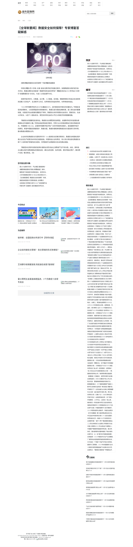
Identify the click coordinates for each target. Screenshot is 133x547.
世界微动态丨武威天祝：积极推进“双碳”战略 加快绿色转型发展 (106, 231)
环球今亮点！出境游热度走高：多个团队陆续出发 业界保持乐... (106, 397)
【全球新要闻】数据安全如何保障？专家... (33, 178)
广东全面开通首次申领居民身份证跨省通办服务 (101, 323)
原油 (82, 3)
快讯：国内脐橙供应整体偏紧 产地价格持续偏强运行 (103, 431)
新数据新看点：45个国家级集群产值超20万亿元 (102, 384)
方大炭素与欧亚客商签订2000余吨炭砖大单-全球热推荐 (104, 336)
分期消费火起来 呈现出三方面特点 (99, 174)
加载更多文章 (49, 293)
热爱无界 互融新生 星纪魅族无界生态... (32, 186)
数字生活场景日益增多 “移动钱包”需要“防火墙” (101, 386)
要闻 (26, 3)
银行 (59, 3)
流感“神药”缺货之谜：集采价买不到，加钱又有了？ (102, 268)
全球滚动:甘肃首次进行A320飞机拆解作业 (33, 183)
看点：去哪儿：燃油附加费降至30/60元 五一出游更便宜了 (105, 302)
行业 (34, 3)
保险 (74, 5)
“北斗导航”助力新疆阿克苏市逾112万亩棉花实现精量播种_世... (106, 286)
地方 (99, 5)
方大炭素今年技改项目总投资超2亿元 (98, 344)
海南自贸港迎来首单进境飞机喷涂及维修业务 (101, 331)
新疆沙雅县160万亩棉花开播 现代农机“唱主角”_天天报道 (104, 289)
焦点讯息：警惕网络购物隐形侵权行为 (99, 381)
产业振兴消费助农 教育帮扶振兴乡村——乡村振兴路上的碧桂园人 (107, 257)
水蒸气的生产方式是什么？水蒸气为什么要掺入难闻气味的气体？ (107, 352)
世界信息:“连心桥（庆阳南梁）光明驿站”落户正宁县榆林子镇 (105, 368)
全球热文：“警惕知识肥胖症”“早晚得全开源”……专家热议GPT (105, 450)
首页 (19, 4)
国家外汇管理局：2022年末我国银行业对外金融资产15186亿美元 (107, 444)
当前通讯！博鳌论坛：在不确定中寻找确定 (100, 363)
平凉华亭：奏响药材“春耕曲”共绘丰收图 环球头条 (102, 294)
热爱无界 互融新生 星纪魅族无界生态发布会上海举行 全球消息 (106, 82)
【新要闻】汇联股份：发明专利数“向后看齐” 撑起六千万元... (105, 376)
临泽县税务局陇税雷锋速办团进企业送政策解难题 (102, 318)
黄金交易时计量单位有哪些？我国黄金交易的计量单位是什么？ (106, 106)
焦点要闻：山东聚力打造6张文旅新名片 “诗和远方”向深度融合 (106, 239)
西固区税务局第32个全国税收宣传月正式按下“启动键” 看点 (105, 236)
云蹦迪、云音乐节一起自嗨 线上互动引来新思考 (103, 157)
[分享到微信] (79, 37)
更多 (113, 60)
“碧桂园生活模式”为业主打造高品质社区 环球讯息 (102, 255)
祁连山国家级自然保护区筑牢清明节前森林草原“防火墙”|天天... (106, 202)
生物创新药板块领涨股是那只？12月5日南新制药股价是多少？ (106, 101)
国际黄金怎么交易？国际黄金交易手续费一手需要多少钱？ (105, 111)
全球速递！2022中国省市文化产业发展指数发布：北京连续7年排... (107, 437)
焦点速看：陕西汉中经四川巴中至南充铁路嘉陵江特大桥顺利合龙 (107, 358)
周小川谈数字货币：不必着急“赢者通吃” (32, 167)
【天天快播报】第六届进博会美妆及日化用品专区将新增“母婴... (106, 413)
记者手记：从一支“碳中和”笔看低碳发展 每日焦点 (102, 434)
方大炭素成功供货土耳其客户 (96, 339)
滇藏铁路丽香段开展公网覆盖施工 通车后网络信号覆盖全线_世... (106, 66)
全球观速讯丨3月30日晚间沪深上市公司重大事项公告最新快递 (106, 379)
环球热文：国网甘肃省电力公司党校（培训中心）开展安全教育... (107, 321)
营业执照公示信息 (43, 539)
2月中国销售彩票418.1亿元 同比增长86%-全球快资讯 (103, 71)
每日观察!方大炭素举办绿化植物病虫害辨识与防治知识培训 (105, 347)
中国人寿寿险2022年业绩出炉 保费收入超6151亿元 (103, 426)
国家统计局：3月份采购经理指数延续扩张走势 (101, 360)
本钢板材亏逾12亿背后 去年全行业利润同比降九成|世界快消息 (106, 265)
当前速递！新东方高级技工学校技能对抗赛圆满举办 (103, 229)
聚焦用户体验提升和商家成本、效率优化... (33, 172)
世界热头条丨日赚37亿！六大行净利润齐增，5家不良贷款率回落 (107, 394)
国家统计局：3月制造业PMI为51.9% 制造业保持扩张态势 (104, 365)
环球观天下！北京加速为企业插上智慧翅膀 (100, 389)
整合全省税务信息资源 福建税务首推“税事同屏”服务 (103, 326)
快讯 (51, 5)
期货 (66, 3)
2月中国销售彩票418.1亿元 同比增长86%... (33, 175)
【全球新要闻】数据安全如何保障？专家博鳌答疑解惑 (103, 74)
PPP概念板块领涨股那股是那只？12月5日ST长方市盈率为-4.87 (106, 98)
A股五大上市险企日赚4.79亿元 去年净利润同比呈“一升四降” (105, 355)
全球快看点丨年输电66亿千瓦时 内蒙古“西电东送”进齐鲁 (104, 226)
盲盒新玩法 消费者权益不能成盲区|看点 (99, 273)
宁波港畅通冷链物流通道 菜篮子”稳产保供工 (102, 171)
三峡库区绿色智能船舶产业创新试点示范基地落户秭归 (103, 447)
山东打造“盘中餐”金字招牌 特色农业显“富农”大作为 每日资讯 (105, 284)
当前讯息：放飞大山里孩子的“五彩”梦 (98, 205)
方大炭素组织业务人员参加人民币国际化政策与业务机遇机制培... (107, 342)
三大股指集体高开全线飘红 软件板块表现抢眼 (103, 177)
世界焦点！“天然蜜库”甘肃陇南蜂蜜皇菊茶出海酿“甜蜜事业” (105, 329)
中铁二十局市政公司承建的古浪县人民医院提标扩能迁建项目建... (107, 210)
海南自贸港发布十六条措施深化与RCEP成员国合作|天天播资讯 (106, 405)
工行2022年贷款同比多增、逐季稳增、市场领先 (102, 305)
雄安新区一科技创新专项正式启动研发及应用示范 (102, 402)
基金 (91, 3)
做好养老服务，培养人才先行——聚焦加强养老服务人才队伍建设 (107, 247)
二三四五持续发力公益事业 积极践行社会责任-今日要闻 (104, 423)
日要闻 (90, 457)
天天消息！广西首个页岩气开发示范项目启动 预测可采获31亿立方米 (108, 442)
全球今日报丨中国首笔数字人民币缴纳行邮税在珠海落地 (104, 408)
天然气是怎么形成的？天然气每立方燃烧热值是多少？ (103, 350)
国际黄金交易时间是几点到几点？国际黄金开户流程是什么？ (105, 109)
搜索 (112, 13)
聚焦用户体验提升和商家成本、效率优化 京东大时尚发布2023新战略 (108, 69)
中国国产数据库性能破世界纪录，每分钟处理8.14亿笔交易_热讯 (106, 429)
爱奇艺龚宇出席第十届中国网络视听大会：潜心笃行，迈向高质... (107, 300)
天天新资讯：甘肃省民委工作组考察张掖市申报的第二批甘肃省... (107, 207)
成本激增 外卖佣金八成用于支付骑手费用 (101, 169)
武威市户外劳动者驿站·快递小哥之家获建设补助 (101, 297)
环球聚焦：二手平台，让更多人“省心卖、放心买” (102, 400)
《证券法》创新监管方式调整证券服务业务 (102, 160)
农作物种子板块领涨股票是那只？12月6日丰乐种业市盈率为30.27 (107, 93)
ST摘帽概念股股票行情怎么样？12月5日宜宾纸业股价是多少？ (106, 103)
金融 (51, 3)
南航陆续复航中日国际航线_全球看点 (32, 180)
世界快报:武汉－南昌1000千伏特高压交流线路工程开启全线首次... (107, 418)
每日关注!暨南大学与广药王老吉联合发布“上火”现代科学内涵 (105, 276)
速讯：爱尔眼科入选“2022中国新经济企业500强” (102, 308)
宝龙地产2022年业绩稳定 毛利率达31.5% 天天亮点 (102, 310)
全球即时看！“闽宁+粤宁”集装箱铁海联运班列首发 (102, 421)
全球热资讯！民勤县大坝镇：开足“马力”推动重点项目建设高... (106, 234)
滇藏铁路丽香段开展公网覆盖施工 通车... (33, 169)
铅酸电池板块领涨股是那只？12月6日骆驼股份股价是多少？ (105, 96)
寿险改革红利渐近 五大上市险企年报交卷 (99, 271)
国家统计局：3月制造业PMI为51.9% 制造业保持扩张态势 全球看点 (107, 313)
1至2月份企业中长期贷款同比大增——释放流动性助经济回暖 (105, 371)
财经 (26, 5)
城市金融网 (51, 535)
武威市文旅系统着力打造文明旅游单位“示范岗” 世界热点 (104, 213)
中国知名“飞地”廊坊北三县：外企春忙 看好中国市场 (103, 250)
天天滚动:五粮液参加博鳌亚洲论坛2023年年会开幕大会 (104, 292)
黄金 (59, 5)
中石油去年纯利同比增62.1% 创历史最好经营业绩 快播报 (104, 415)
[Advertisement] (109, 41)
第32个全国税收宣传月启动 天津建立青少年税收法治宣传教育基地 (107, 281)
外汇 (74, 3)
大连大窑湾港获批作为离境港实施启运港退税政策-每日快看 (105, 252)
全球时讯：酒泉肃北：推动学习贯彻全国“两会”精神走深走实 (105, 260)
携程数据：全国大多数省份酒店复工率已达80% (103, 154)
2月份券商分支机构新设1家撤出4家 (100, 163)
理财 (66, 5)
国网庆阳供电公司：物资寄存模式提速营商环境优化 (103, 373)
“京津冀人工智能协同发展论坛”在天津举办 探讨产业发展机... (105, 279)
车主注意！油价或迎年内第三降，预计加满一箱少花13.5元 (105, 392)
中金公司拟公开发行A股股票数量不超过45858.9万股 (105, 166)
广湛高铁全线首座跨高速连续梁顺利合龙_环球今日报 (103, 439)
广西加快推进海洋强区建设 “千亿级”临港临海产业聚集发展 (105, 242)
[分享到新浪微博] (76, 37)
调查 (82, 5)
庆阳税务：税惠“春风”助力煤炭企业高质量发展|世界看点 (104, 315)
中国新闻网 (39, 37)
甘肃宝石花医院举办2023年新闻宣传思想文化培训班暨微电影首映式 (108, 244)
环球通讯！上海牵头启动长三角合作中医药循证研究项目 (104, 334)
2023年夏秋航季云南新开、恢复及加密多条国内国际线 (104, 410)
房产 (43, 3)
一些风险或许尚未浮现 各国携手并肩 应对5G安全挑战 (105, 151)
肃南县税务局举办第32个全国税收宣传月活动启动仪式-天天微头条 (107, 263)
